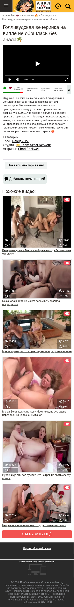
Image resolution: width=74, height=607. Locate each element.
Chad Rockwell (28, 149)
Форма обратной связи (37, 548)
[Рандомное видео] (58, 6)
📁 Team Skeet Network (33, 145)
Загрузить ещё (37, 534)
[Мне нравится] (4, 88)
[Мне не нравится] (10, 88)
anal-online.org (55, 582)
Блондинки (20, 141)
